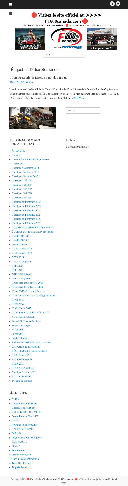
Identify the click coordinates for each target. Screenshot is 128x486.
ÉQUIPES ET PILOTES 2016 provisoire (32, 231)
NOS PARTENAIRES (23, 316)
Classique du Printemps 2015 (26, 214)
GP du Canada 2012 (22, 248)
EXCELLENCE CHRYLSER (27, 412)
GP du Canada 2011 (22, 355)
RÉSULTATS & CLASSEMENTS (29, 351)
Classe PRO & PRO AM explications (30, 159)
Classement (17, 163)
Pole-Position (18, 450)
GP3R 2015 (18, 257)
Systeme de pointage (22, 380)
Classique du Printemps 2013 (26, 206)
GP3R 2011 (18, 363)
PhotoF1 (16, 446)
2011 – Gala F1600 (21, 376)
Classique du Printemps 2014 (26, 210)
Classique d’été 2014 (22, 185)
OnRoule (16, 433)
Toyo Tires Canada (21, 463)
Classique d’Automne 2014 (25, 167)
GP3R (15, 420)
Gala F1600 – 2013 (21, 236)
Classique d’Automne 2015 (25, 172)
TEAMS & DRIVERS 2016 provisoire (31, 342)
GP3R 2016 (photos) (22, 261)
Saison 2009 (18, 329)
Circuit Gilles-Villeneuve (24, 403)
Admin (31, 82)
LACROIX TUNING (23, 429)
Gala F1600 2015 (20, 244)
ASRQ (15, 399)
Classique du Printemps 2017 (26, 223)
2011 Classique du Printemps (26, 346)
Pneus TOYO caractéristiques (26, 321)
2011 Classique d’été (22, 359)
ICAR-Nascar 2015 (21, 308)
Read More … (80, 98)
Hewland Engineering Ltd (25, 425)
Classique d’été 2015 (22, 189)
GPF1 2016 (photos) (22, 274)
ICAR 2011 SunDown (23, 368)
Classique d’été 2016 (22, 193)
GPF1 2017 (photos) (22, 278)
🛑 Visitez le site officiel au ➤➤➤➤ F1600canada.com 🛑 (52, 479)
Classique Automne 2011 (24, 372)
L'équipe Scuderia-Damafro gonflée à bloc (38, 77)
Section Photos (19, 338)
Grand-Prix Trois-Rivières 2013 (27, 282)
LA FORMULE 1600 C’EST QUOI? (30, 312)
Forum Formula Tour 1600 (25, 416)
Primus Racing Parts (22, 454)
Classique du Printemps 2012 (26, 201)
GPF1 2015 (17, 270)
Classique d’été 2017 (22, 197)
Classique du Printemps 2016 (26, 219)
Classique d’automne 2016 (25, 176)
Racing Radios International (25, 458)
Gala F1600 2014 (20, 240)
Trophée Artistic (20, 467)
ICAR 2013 (18, 300)
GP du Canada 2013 (22, 253)
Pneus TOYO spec (21, 325)
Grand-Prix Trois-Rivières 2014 (27, 287)
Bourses (16, 155)
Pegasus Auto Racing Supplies (27, 437)
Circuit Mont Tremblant (23, 407)
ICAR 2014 (18, 304)
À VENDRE (18, 150)
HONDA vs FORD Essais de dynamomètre (33, 295)
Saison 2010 (18, 334)
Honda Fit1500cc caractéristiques (28, 291)
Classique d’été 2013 (22, 180)
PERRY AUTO (19, 441)
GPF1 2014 (17, 265)
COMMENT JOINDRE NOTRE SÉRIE (32, 227)
